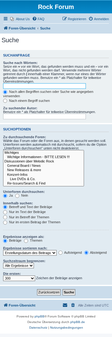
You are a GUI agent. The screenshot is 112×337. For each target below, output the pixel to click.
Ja (10, 195)
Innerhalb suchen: (18, 203)
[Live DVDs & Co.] (43, 179)
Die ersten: (12, 274)
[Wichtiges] (43, 153)
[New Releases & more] (43, 170)
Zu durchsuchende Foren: (24, 137)
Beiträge (14, 240)
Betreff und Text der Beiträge (30, 207)
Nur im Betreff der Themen (28, 217)
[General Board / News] (43, 166)
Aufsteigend (72, 252)
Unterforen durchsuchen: (24, 192)
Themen (35, 240)
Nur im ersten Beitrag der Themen (34, 222)
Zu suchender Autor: (20, 108)
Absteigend (98, 252)
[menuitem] (20, 19)
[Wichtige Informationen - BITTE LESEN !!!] (43, 157)
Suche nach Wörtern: (20, 63)
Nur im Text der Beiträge (27, 212)
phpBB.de (77, 322)
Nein (24, 195)
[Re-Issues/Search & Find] (43, 183)
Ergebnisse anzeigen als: (23, 237)
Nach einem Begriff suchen (29, 100)
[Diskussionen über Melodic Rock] (43, 161)
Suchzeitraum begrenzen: (24, 261)
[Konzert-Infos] (43, 175)
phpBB (39, 316)
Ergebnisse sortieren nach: (25, 248)
